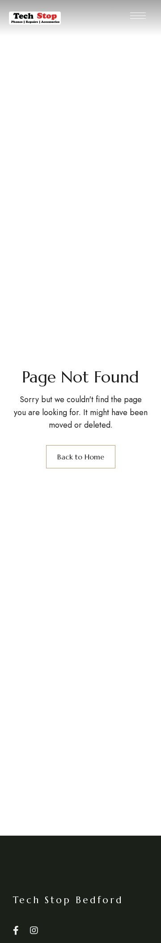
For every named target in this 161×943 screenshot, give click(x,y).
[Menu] (138, 15)
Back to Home (80, 456)
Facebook (16, 930)
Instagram (34, 930)
